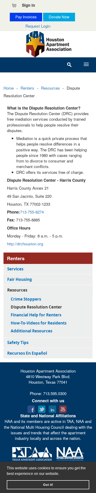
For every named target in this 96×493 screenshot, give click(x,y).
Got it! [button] (48, 485)
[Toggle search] (69, 64)
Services (15, 269)
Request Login (37, 26)
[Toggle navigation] (86, 64)
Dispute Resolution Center (36, 307)
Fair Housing (19, 279)
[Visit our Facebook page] (31, 408)
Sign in (28, 5)
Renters (27, 88)
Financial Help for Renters (36, 315)
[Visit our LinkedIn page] (52, 408)
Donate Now (59, 16)
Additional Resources (31, 331)
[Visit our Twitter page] (41, 408)
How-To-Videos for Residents (38, 323)
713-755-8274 (32, 212)
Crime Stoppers (26, 299)
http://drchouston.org (25, 243)
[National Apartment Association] (70, 453)
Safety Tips (17, 342)
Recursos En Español (27, 353)
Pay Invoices (26, 16)
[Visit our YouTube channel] (63, 408)
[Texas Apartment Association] (32, 453)
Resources (50, 88)
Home (8, 88)
